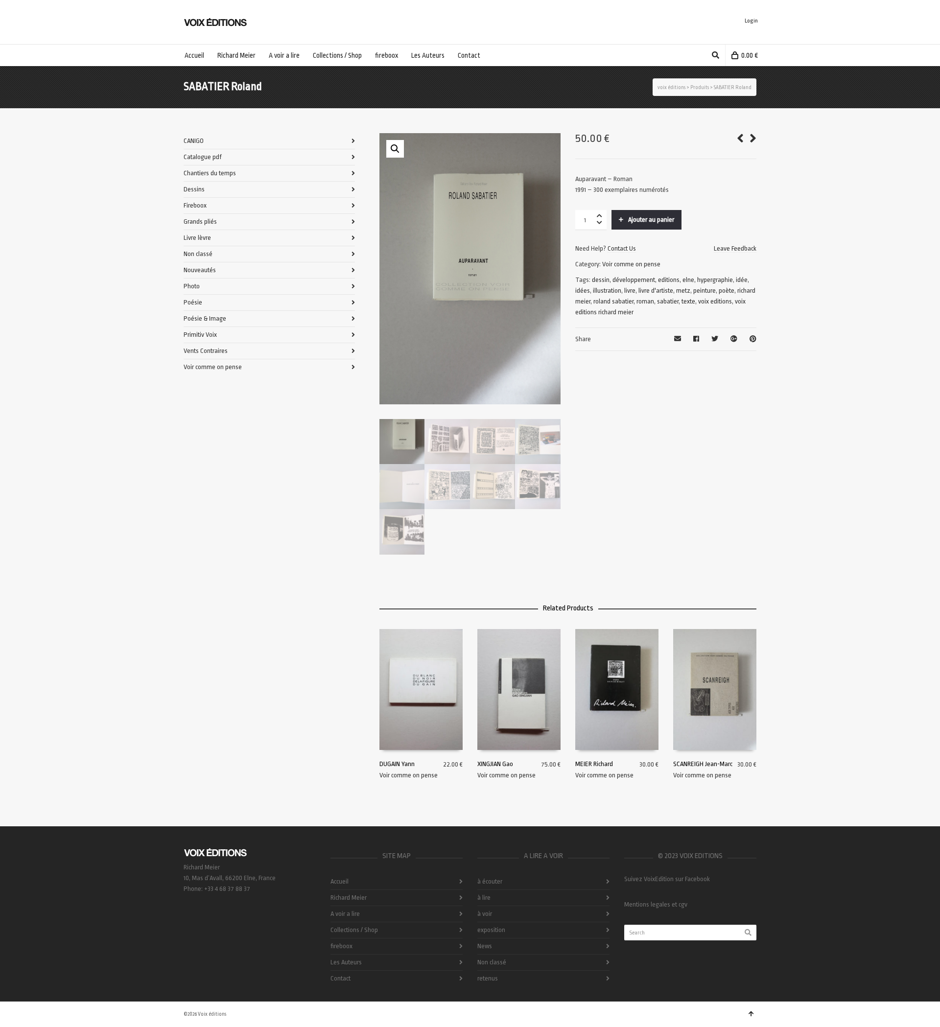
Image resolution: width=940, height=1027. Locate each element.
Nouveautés (200, 270)
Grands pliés (200, 221)
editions (669, 279)
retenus (487, 978)
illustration (607, 290)
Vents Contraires (206, 350)
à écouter (489, 881)
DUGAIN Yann (397, 764)
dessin (601, 279)
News (484, 946)
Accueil (339, 881)
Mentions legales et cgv (655, 904)
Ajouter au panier (651, 219)
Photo (192, 286)
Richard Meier (348, 897)
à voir (484, 913)
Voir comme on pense (631, 264)
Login (751, 21)
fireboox (341, 946)
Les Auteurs (346, 962)
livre (629, 290)
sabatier (668, 301)
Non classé (198, 253)
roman (645, 301)
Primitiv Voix (200, 334)
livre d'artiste (655, 290)
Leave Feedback (735, 248)
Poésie (193, 302)
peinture (704, 290)
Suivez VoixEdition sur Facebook (667, 879)
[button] (395, 149)
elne (688, 279)
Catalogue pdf (203, 157)
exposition (491, 930)
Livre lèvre (197, 237)
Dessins (194, 189)
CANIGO (194, 140)
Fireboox (195, 205)
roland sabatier (613, 301)
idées (582, 290)
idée (742, 279)
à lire (484, 897)
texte (688, 301)
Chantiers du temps (210, 173)
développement (633, 279)
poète (726, 290)
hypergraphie (715, 279)
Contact (340, 978)
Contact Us (622, 248)
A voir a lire (345, 913)
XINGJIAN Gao (495, 764)
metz (683, 290)
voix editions (715, 301)
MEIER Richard (594, 764)
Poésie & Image (205, 318)
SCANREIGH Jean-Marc (702, 764)
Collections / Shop (354, 930)
